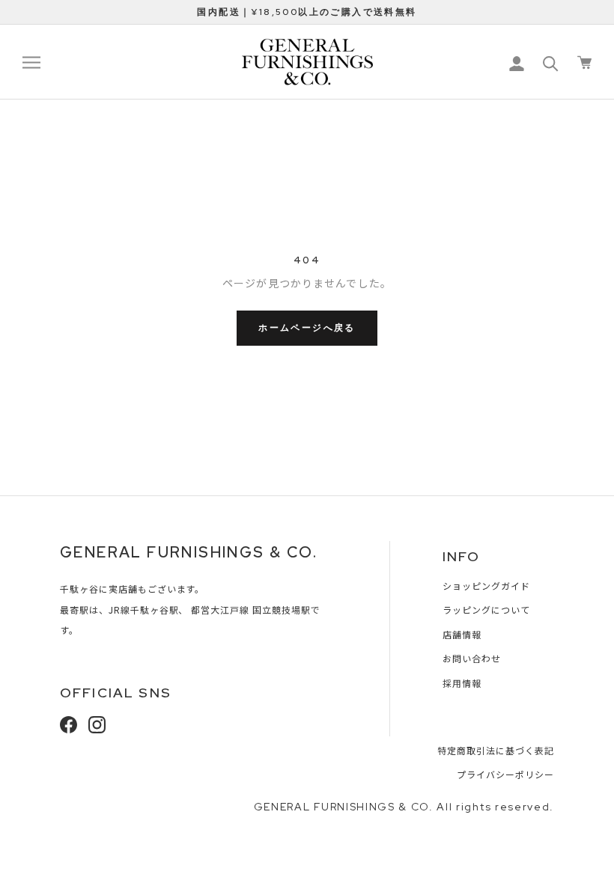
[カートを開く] (584, 62)
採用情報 (462, 682)
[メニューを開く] (31, 62)
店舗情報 (462, 634)
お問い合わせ (472, 658)
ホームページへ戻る (307, 328)
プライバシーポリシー (505, 774)
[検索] (551, 62)
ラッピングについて (486, 609)
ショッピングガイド (486, 585)
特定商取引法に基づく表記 (495, 750)
